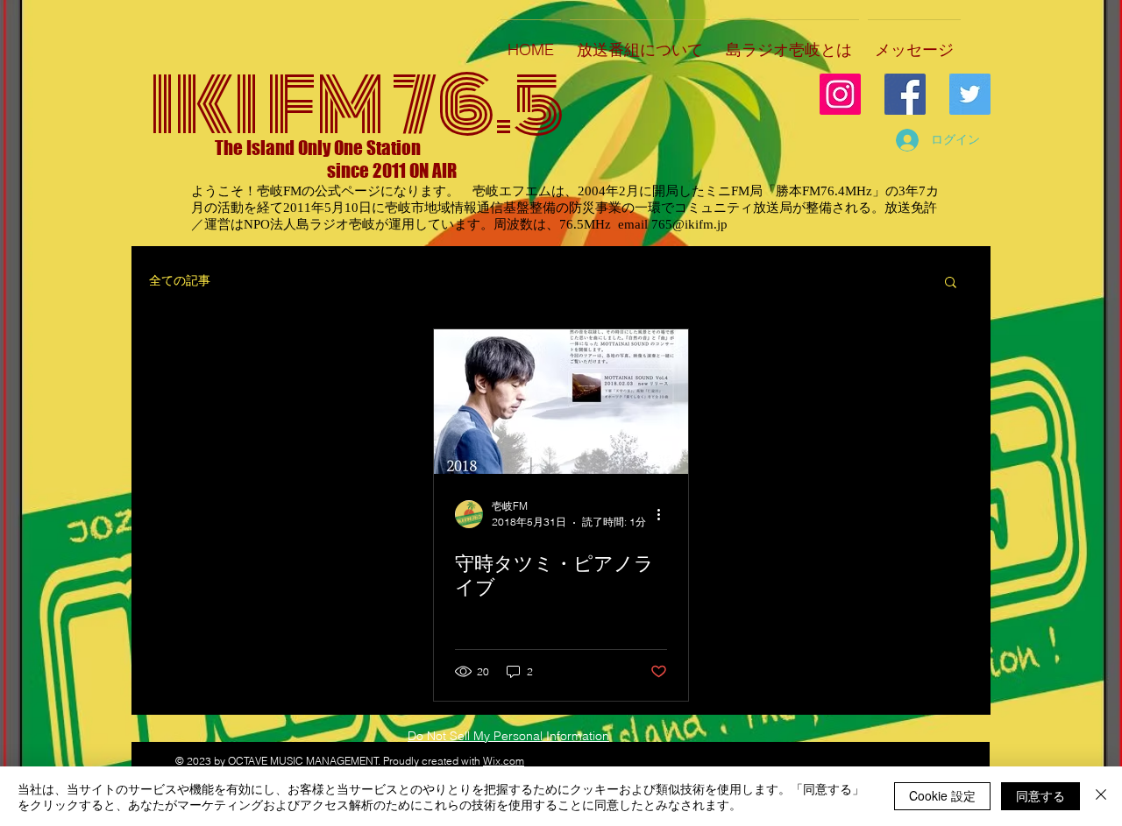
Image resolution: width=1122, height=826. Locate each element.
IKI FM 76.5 (357, 105)
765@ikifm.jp (689, 224)
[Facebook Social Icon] (905, 94)
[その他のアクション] (664, 514)
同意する (1040, 795)
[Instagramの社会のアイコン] (840, 94)
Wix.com (503, 760)
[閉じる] (1100, 796)
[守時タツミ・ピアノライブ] (561, 401)
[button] (950, 283)
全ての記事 (179, 280)
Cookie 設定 (942, 795)
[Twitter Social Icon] (970, 94)
